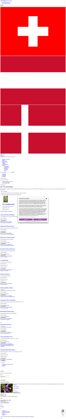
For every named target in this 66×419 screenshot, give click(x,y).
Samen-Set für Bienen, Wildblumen (7, 214)
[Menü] (64, 409)
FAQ (3, 413)
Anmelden (4, 175)
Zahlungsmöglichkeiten (5, 412)
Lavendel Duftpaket (4, 260)
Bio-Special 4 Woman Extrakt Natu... (7, 248)
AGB (11, 416)
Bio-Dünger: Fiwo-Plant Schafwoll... (7, 237)
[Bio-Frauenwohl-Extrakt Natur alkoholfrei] (7, 245)
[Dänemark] (33, 153)
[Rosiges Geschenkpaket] (4, 270)
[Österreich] (33, 104)
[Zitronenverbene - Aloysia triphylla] (5, 202)
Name (1, 374)
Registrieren (4, 176)
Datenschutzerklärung (19, 416)
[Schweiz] (33, 55)
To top (1, 418)
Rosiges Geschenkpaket (5, 274)
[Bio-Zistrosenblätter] (3, 284)
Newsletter (4, 410)
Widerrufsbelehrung (26, 416)
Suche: (1, 172)
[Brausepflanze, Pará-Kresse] (5, 319)
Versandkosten (9, 221)
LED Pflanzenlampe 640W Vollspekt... (8, 349)
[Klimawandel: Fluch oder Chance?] (6, 222)
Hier (11, 194)
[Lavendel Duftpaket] (3, 256)
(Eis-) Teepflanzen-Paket (8, 204)
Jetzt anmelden (2, 184)
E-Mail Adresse (2, 376)
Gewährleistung (31, 416)
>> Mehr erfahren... (16, 386)
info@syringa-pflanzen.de (4, 402)
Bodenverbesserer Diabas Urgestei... (7, 311)
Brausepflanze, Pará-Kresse (5, 324)
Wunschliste (4, 174)
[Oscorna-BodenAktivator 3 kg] (5, 333)
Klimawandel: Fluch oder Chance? (7, 226)
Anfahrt (1, 404)
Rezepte (3, 414)
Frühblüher (4, 365)
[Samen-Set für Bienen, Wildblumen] (6, 211)
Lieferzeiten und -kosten (6, 411)
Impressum (14, 416)
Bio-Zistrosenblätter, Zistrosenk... (7, 287)
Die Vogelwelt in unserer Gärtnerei (7, 364)
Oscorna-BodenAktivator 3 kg (6, 336)
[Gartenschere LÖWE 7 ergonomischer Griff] (7, 296)
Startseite (5, 191)
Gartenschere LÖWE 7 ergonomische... (8, 300)
